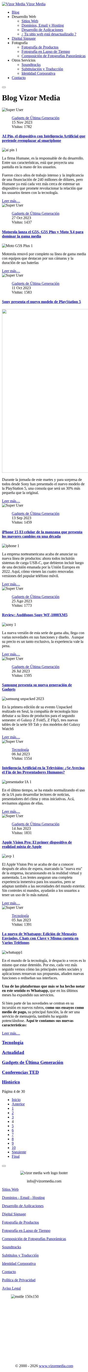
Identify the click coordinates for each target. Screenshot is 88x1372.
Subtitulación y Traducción (42, 69)
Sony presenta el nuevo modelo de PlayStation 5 (41, 302)
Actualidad (13, 1052)
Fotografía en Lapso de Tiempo (46, 51)
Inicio (16, 1100)
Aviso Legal (11, 1288)
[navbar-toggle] (4, 87)
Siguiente (19, 1152)
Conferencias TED (20, 1072)
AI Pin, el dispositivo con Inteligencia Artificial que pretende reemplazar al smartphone (43, 138)
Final (16, 1156)
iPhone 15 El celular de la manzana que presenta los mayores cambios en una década (42, 534)
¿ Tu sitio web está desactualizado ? (49, 34)
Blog (15, 12)
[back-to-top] (4, 1166)
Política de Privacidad (18, 1280)
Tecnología (12, 1042)
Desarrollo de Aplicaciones (42, 30)
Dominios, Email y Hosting (43, 25)
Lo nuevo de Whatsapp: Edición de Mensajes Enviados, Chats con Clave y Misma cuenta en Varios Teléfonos (40, 938)
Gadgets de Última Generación (32, 1062)
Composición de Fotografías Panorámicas (54, 56)
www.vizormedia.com (56, 1366)
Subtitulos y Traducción (20, 1255)
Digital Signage (24, 38)
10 (14, 1148)
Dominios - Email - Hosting (23, 1198)
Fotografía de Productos (40, 47)
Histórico (11, 1082)
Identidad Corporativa (38, 73)
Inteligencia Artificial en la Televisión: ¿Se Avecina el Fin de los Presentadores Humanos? (43, 770)
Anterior (18, 1104)
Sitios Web (30, 21)
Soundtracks (31, 65)
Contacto (19, 78)
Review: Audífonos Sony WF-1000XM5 (34, 615)
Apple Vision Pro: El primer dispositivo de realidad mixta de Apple (37, 844)
